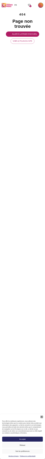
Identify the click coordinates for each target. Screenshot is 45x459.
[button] (42, 417)
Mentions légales (14, 456)
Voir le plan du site (22, 41)
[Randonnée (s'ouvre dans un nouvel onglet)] (42, 234)
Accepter (22, 439)
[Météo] (42, 229)
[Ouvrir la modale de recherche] (34, 5)
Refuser (22, 445)
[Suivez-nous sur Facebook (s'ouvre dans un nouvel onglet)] (42, 220)
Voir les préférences (22, 451)
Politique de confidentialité (27, 456)
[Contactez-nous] (42, 239)
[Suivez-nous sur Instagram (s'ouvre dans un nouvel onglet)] (42, 224)
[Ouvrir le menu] (40, 5)
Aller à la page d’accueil (24, 34)
